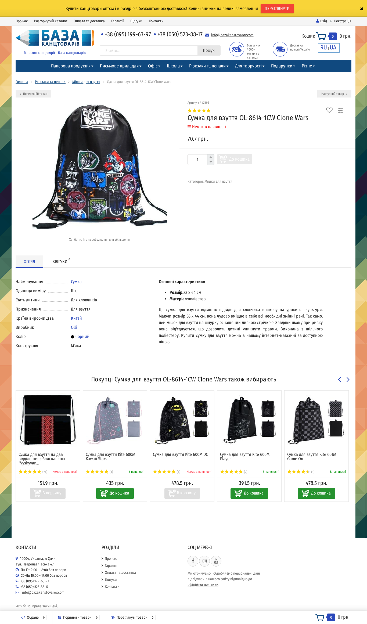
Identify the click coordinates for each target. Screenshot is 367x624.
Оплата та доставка (89, 21)
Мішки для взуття (86, 82)
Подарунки (281, 66)
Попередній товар (34, 94)
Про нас (22, 21)
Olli (74, 327)
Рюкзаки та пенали (207, 66)
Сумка (76, 281)
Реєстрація (342, 21)
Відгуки (136, 21)
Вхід (323, 21)
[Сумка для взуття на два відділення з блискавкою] (48, 420)
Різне (307, 66)
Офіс (152, 66)
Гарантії (117, 21)
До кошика (239, 159)
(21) (44, 472)
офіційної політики (203, 584)
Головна (22, 82)
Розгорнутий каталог (50, 21)
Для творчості (248, 66)
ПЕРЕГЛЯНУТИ (277, 8)
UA (333, 47)
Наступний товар (333, 94)
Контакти (156, 21)
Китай (76, 318)
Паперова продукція (71, 66)
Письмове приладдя (119, 66)
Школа (173, 66)
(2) (245, 472)
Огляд (29, 261)
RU (323, 47)
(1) (111, 472)
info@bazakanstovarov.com (232, 35)
